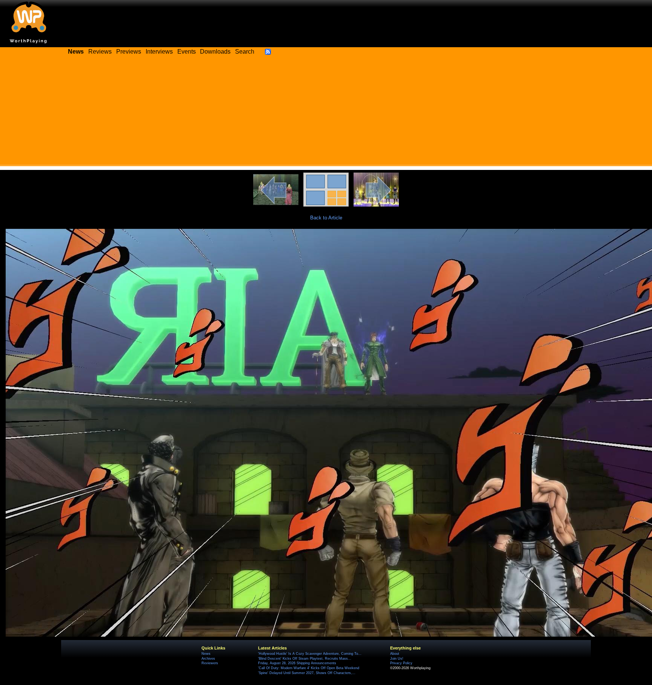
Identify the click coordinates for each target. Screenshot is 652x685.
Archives (208, 658)
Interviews (159, 51)
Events (186, 51)
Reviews (100, 51)
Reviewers (209, 663)
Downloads (215, 51)
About (394, 654)
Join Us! (396, 658)
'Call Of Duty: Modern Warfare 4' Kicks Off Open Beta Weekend (308, 668)
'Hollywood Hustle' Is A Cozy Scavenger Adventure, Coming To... (309, 654)
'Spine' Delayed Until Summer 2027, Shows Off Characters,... (306, 673)
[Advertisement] (326, 113)
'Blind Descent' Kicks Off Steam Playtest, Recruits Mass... (304, 658)
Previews (128, 51)
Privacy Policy (401, 663)
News (206, 654)
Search (244, 51)
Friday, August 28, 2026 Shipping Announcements (297, 663)
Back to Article (326, 218)
